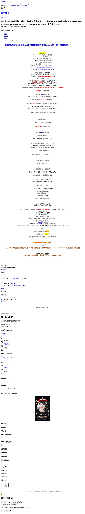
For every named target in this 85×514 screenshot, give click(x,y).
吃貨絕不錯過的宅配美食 (18, 285)
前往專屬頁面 (42, 408)
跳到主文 (3, 17)
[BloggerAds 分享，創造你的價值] (42, 401)
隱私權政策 (52, 491)
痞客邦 (13, 278)
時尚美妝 (14, 30)
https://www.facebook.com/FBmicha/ (45, 66)
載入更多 (3, 291)
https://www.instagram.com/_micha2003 (45, 67)
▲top (2, 288)
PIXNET (30, 491)
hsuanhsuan (4, 269)
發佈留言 (3, 301)
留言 (17, 278)
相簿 (5, 34)
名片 (5, 38)
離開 (9, 510)
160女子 (5, 12)
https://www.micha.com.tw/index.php (45, 69)
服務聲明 (58, 491)
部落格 (6, 36)
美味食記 (13, 283)
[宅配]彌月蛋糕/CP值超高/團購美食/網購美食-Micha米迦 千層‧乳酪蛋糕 (36, 45)
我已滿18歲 (4, 510)
